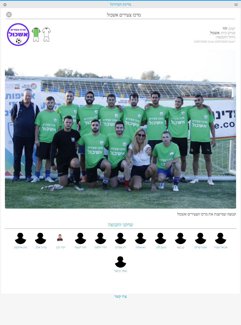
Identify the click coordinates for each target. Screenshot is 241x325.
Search (5, 4)
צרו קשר (120, 296)
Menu (236, 4)
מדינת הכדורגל (120, 4)
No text (9, 14)
